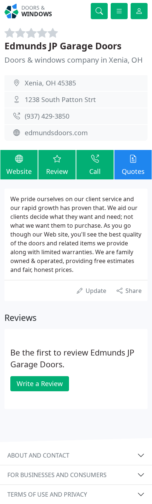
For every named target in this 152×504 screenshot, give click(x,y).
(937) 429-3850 (47, 116)
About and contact (38, 455)
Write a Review (40, 383)
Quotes (133, 171)
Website (19, 171)
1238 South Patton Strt (60, 99)
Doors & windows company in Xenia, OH (73, 60)
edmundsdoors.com (56, 132)
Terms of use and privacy (47, 494)
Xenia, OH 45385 (50, 82)
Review (57, 171)
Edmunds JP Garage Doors (62, 45)
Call (95, 171)
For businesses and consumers (57, 475)
